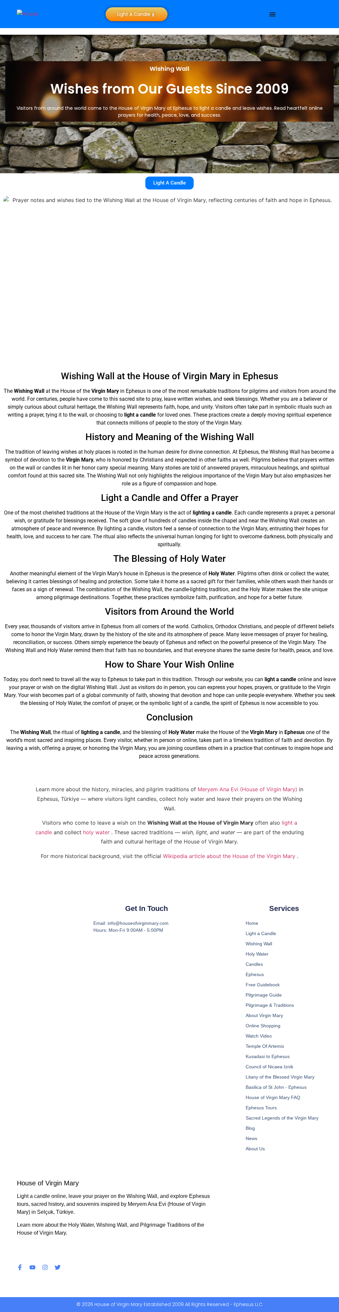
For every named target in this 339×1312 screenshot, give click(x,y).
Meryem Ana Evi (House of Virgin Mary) (248, 789)
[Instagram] (45, 1267)
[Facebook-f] (20, 1267)
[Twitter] (58, 1267)
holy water (97, 832)
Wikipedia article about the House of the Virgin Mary (230, 856)
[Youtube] (32, 1267)
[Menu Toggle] (272, 14)
